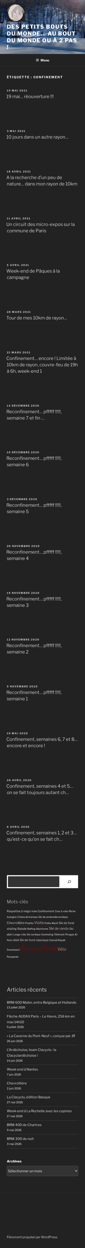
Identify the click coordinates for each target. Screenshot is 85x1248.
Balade (22, 928)
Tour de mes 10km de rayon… (36, 318)
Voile (34, 911)
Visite (39, 922)
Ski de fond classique (34, 940)
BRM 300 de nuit (20, 1139)
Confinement (46, 911)
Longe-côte (19, 934)
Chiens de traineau (27, 917)
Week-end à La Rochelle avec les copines (39, 1111)
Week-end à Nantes (22, 1069)
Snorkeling (47, 934)
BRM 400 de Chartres (24, 1125)
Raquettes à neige (19, 911)
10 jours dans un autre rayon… (37, 137)
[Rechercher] (69, 881)
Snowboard (13, 949)
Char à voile (61, 911)
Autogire (12, 917)
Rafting (31, 928)
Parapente (12, 956)
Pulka (47, 923)
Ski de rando (59, 928)
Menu (45, 60)
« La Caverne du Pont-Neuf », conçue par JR (41, 1036)
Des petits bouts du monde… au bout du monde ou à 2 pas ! (42, 37)
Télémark (59, 934)
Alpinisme (42, 928)
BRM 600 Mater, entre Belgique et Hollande (41, 1002)
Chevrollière (15, 923)
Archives (14, 1161)
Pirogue (69, 934)
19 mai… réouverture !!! (30, 96)
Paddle (29, 923)
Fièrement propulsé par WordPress (32, 1237)
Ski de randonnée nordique (53, 917)
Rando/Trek (38, 948)
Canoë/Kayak (57, 940)
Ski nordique (34, 934)
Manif (55, 923)
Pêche (72, 911)
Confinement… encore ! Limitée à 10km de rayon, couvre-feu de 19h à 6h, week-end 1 (42, 365)
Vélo (61, 949)
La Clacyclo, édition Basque (28, 1097)
